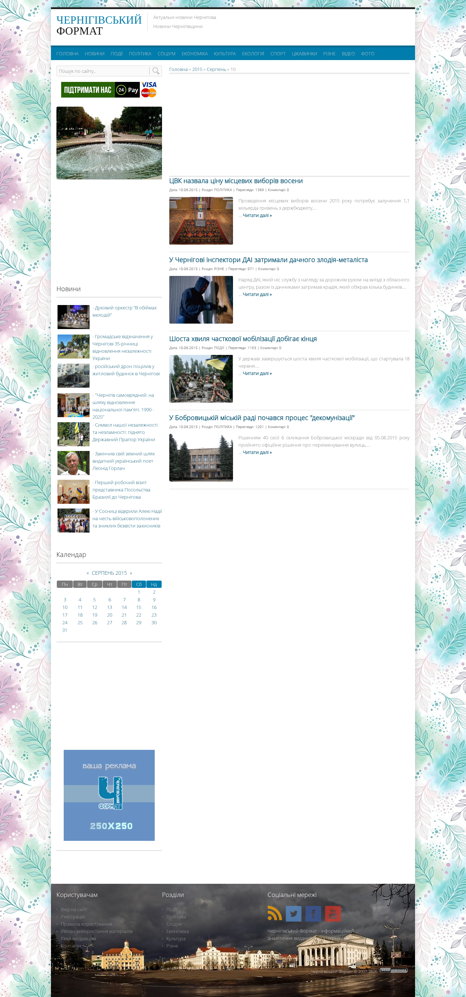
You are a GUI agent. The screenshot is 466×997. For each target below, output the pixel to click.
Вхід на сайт (74, 909)
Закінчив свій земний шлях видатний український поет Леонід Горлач (123, 460)
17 (64, 615)
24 (64, 622)
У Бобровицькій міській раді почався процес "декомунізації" (262, 417)
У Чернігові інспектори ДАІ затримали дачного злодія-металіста (268, 259)
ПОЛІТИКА (223, 189)
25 (80, 622)
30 (154, 622)
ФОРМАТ (99, 25)
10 (64, 607)
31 (64, 630)
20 (109, 615)
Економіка (177, 931)
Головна (178, 69)
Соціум (174, 924)
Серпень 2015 (109, 572)
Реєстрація (73, 916)
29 (138, 622)
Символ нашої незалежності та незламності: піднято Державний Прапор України (125, 432)
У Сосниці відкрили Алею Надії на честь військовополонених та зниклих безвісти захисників (127, 518)
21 (124, 615)
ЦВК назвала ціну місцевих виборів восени (236, 180)
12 (94, 607)
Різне (172, 945)
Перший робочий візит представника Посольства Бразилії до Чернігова (121, 489)
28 (124, 622)
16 (154, 607)
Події (171, 909)
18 (80, 615)
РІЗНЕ (219, 268)
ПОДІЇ (219, 347)
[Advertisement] (320, 25)
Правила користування (86, 924)
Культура (176, 938)
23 (154, 615)
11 (80, 607)
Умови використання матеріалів (97, 931)
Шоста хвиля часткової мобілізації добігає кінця (243, 338)
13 (109, 607)
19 (94, 615)
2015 (197, 69)
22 (138, 615)
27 (109, 622)
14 (124, 607)
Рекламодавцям (78, 938)
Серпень (216, 69)
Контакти (71, 945)
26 (94, 622)
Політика (176, 916)
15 (138, 607)
